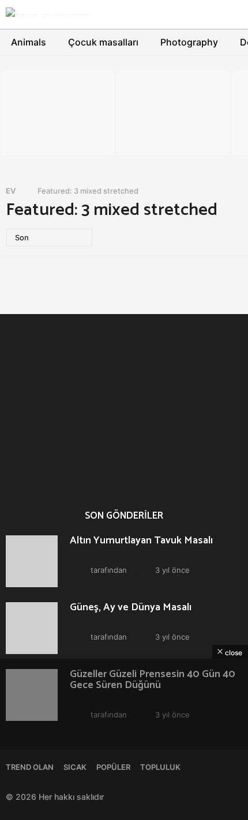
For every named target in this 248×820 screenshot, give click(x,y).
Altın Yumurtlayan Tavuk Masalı (62, 442)
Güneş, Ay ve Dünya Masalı (178, 438)
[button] (194, 14)
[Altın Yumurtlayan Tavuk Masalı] (32, 561)
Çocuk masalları (103, 42)
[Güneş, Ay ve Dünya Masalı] (32, 628)
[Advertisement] (124, 739)
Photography (189, 42)
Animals (28, 42)
